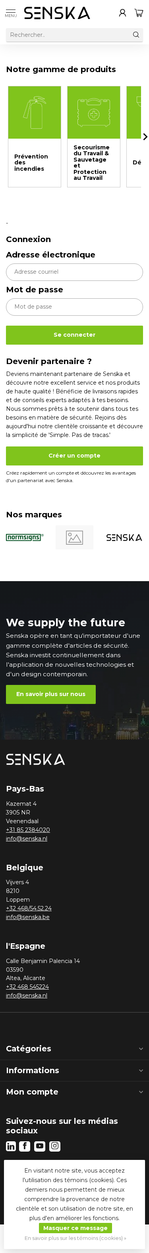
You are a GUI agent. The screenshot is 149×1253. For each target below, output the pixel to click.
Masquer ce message (75, 1228)
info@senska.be (28, 917)
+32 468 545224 (27, 986)
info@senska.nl (26, 838)
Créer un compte (74, 455)
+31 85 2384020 (28, 829)
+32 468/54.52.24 (29, 908)
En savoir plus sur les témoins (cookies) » (75, 1238)
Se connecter (74, 334)
